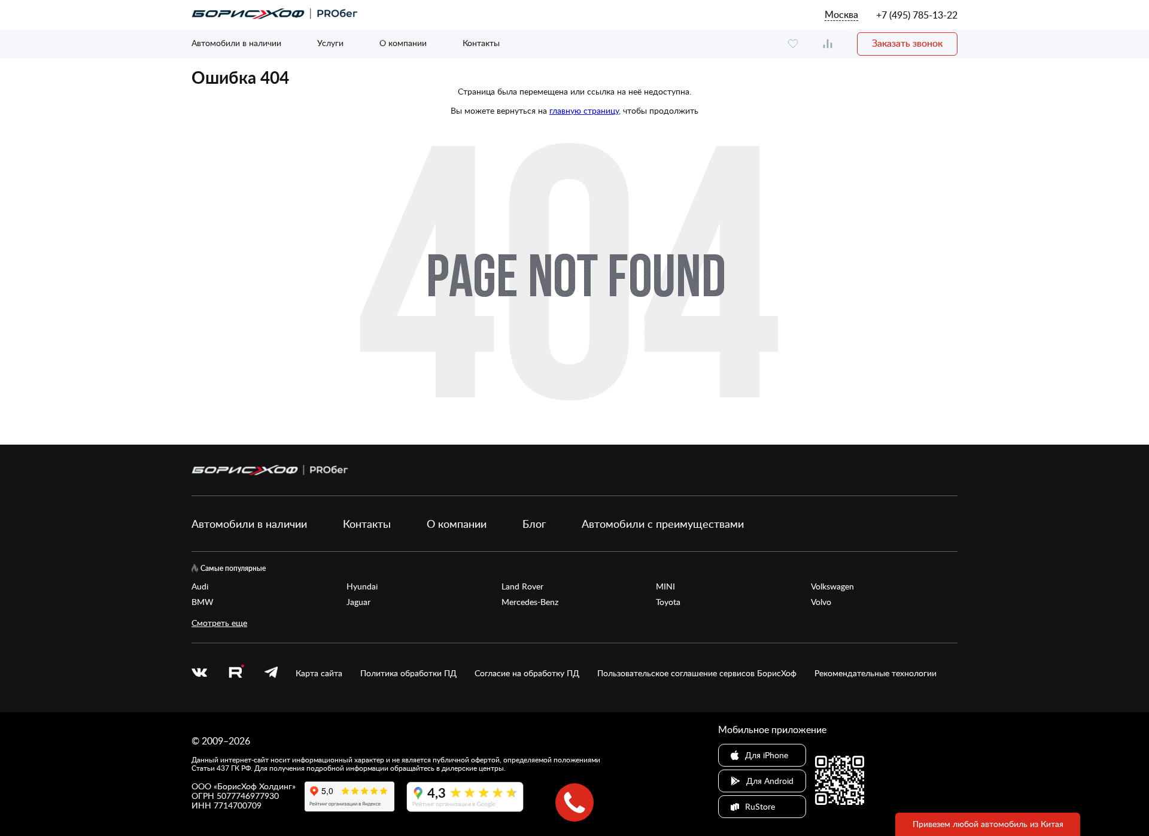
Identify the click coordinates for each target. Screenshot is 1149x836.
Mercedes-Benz (529, 602)
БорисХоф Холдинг (254, 786)
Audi (200, 586)
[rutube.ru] (236, 673)
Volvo (821, 602)
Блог (534, 523)
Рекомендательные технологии (875, 673)
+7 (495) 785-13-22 (916, 15)
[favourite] (793, 44)
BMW (203, 602)
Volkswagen (832, 586)
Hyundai (362, 586)
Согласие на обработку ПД (527, 673)
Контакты (481, 42)
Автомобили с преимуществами (663, 523)
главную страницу (584, 110)
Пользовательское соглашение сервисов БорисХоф (697, 673)
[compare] (827, 44)
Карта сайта (319, 673)
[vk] (199, 673)
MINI (665, 586)
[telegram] (271, 673)
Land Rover (522, 586)
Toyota (668, 602)
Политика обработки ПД (408, 673)
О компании (403, 42)
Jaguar (358, 602)
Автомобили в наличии (236, 42)
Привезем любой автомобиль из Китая (988, 823)
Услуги (330, 42)
